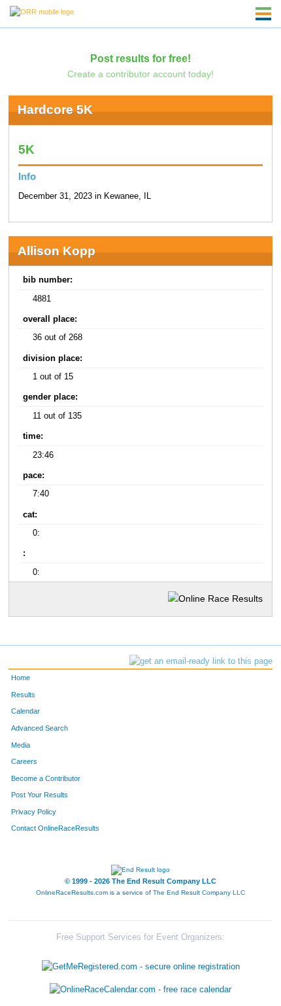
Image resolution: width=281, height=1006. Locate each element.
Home (20, 678)
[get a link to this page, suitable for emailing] (201, 661)
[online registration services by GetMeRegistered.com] (141, 963)
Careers (24, 761)
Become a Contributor (45, 778)
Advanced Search (39, 728)
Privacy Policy (33, 812)
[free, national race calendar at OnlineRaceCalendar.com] (140, 990)
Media (20, 745)
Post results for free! (140, 58)
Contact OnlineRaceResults (55, 828)
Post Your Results (39, 795)
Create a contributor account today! (140, 74)
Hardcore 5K (55, 109)
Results (23, 695)
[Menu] (263, 14)
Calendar (25, 711)
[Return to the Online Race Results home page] (42, 11)
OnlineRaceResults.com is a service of (140, 892)
